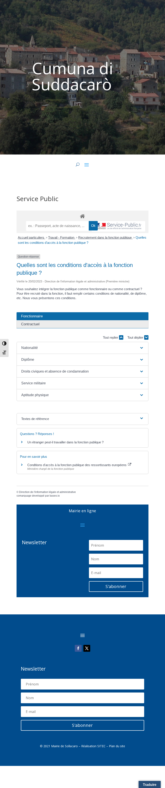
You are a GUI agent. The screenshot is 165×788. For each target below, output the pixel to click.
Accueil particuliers (31, 237)
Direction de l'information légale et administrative (47, 492)
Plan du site (117, 746)
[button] (82, 348)
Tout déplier (135, 337)
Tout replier (111, 337)
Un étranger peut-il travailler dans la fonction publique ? (65, 442)
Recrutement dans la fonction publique (105, 237)
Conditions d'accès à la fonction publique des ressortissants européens (77, 465)
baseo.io (55, 495)
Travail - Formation (61, 237)
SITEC (101, 746)
